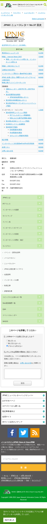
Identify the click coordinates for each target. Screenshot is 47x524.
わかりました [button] (9, 520)
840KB (40, 77)
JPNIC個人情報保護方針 (22, 478)
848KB (40, 86)
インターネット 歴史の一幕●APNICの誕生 (17, 73)
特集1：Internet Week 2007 (12, 57)
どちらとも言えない (15, 346)
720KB (40, 57)
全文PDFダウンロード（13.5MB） (14, 45)
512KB (40, 53)
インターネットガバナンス (12, 228)
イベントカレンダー (10, 315)
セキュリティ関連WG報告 (19, 136)
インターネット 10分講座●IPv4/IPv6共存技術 (18, 143)
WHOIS (5, 321)
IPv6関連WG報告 (16, 133)
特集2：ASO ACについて (11, 66)
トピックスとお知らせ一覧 (12, 297)
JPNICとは (6, 198)
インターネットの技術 (11, 234)
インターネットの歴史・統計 (13, 240)
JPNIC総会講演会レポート (19, 97)
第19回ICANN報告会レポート (16, 100)
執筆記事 (7, 285)
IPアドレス (6, 204)
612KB (40, 66)
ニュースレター (29, 13)
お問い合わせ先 (7, 151)
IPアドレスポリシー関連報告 (20, 115)
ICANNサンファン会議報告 (15, 124)
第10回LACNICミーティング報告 (17, 121)
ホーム (6, 475)
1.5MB (41, 110)
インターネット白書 (11, 280)
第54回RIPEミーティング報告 (16, 112)
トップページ (5, 13)
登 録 (23, 467)
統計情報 (5, 140)
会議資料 (7, 274)
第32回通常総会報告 (13, 94)
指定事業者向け (8, 411)
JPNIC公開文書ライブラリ (13, 269)
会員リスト (6, 147)
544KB (40, 140)
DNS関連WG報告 (16, 130)
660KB (40, 143)
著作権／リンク (6, 478)
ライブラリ (17, 13)
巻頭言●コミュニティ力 (10, 53)
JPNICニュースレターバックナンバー (17, 395)
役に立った (12, 341)
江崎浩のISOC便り (8, 70)
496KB (40, 70)
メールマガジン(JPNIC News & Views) (16, 442)
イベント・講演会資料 (12, 252)
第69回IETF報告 (12, 127)
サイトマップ (7, 216)
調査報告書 (8, 291)
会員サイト (6, 417)
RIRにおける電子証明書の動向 (21, 118)
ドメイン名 (7, 222)
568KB (40, 73)
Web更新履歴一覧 (9, 303)
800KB (40, 147)
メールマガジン (9, 258)
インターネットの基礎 (11, 210)
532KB (40, 151)
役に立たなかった (14, 343)
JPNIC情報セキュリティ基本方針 (12, 480)
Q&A (4, 309)
